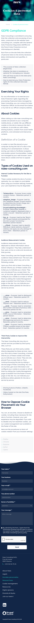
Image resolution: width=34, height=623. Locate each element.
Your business (5, 477)
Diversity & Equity (8, 593)
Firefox (5, 439)
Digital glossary (8, 590)
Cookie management (10, 583)
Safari (5, 447)
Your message (6, 510)
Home (8, 24)
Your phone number (8, 494)
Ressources (6, 587)
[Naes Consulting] (17, 2)
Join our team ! (8, 596)
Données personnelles (10, 577)
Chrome (6, 442)
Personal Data (7, 580)
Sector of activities (8, 502)
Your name (5, 469)
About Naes (6, 571)
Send (17, 547)
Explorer (6, 444)
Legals (4, 574)
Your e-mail (5, 485)
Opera (5, 449)
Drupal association (9, 613)
